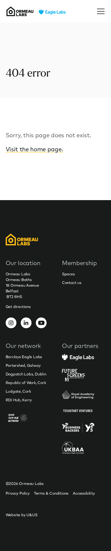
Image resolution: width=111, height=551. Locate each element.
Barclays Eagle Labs (24, 356)
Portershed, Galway (23, 365)
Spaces (68, 274)
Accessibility (84, 493)
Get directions (18, 306)
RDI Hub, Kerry (19, 400)
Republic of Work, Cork (26, 382)
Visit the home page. (34, 149)
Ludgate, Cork (18, 391)
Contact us (71, 282)
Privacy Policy (18, 493)
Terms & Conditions (51, 493)
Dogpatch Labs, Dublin (26, 374)
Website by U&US (21, 514)
